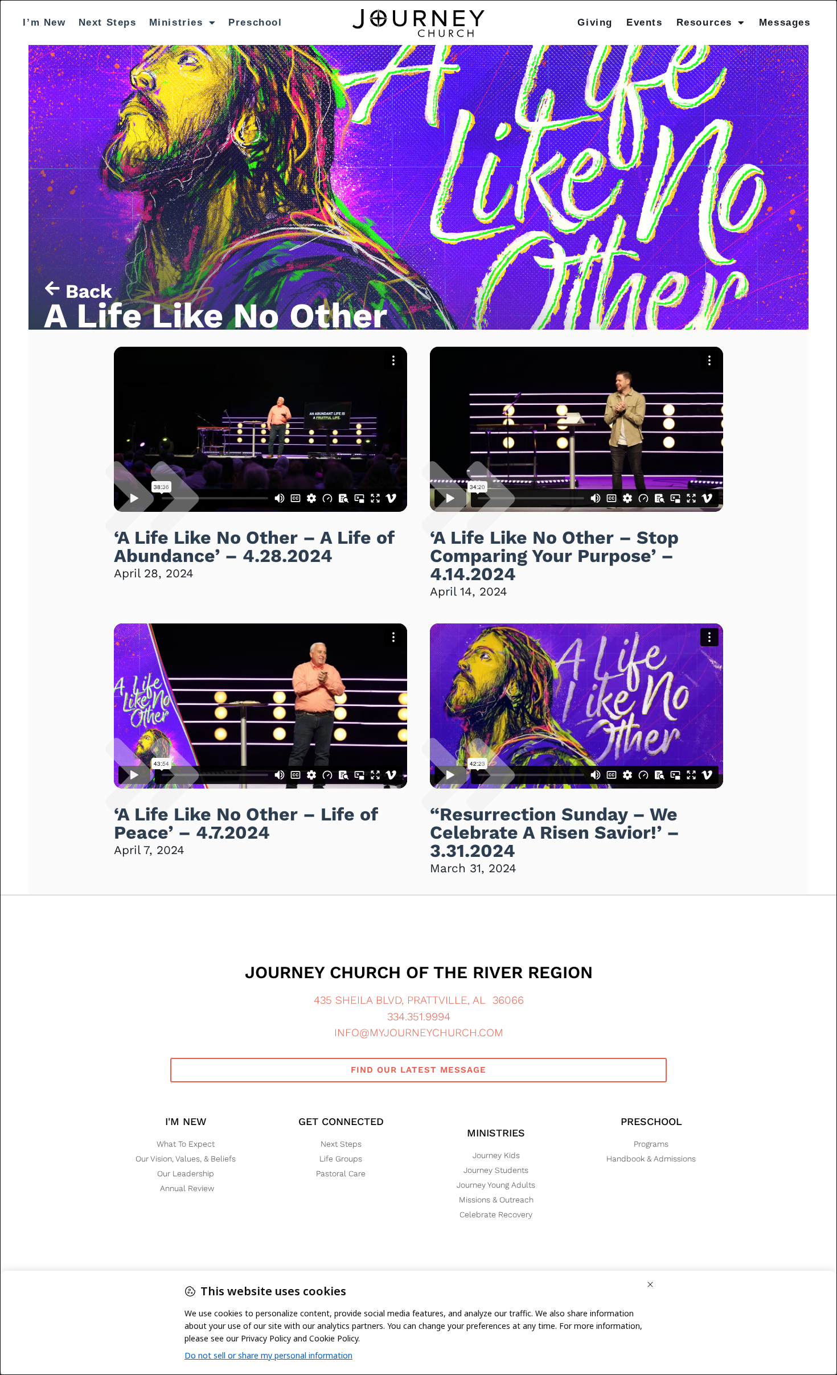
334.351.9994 (418, 1016)
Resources (704, 22)
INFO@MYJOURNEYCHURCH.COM (418, 1032)
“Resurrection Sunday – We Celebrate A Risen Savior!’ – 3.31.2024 (554, 832)
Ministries (176, 22)
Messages (785, 22)
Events (644, 22)
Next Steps (108, 22)
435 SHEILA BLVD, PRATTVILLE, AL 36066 (419, 1000)
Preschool (255, 22)
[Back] (52, 288)
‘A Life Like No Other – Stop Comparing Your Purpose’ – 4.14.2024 (554, 556)
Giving (595, 22)
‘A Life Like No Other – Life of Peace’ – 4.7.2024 (246, 823)
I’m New (44, 22)
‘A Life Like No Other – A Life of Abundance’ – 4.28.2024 (254, 547)
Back (88, 291)
